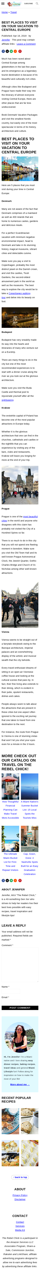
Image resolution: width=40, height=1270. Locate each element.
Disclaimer (20, 1199)
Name (5, 986)
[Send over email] (11, 51)
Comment (7, 945)
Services (20, 1226)
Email (5, 997)
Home (5, 12)
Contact (20, 1222)
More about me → (20, 1084)
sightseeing (8, 400)
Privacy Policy (20, 1195)
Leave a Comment (26, 44)
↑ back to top (20, 1177)
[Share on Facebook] (3, 51)
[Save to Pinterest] (20, 51)
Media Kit (20, 1230)
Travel (13, 12)
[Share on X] (7, 51)
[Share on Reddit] (15, 51)
